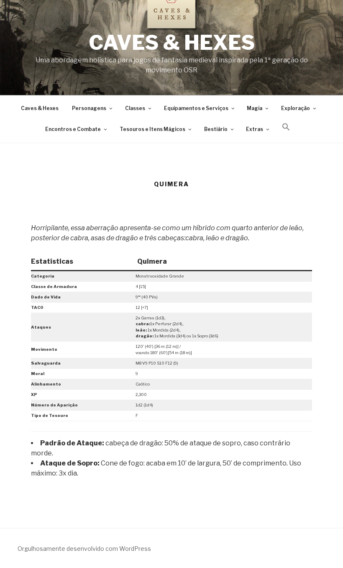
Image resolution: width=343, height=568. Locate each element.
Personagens (89, 108)
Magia (254, 108)
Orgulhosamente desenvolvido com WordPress (84, 548)
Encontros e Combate (73, 129)
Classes (135, 108)
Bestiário (216, 129)
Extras (254, 129)
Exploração (295, 108)
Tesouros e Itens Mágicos (152, 129)
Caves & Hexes (172, 43)
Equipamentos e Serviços (196, 108)
